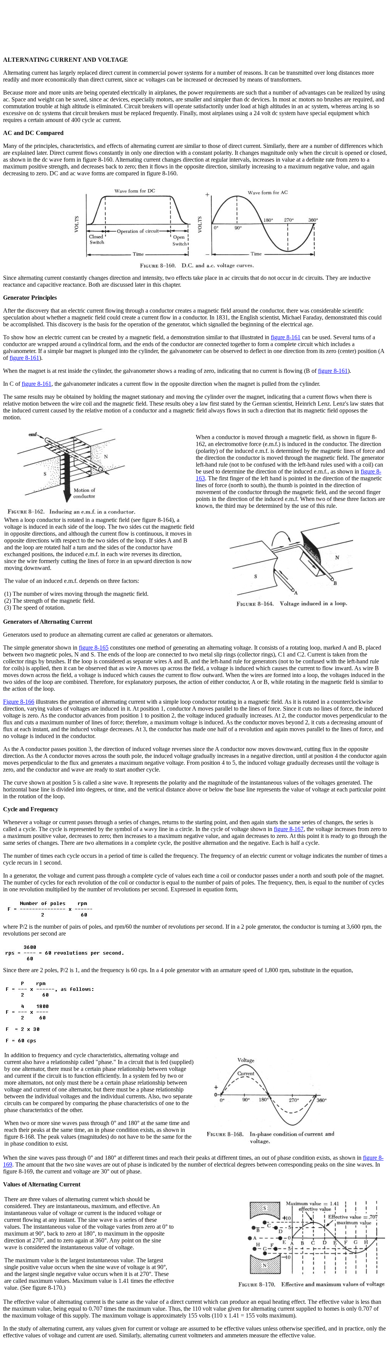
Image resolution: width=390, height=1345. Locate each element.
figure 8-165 (94, 647)
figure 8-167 (289, 829)
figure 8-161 (285, 337)
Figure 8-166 (18, 701)
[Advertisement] (195, 20)
